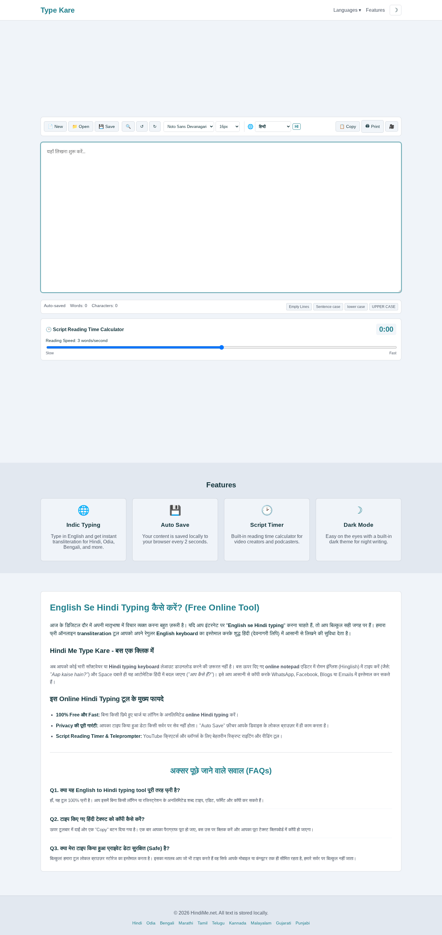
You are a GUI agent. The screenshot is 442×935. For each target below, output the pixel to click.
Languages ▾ (347, 10)
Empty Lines (299, 307)
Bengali (167, 923)
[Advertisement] (221, 68)
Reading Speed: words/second (77, 340)
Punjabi (303, 923)
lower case (356, 307)
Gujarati (283, 923)
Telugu (218, 923)
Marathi (186, 923)
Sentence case (328, 307)
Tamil (202, 923)
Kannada (237, 923)
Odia (150, 923)
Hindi (137, 923)
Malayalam (261, 923)
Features (375, 10)
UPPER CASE (383, 307)
